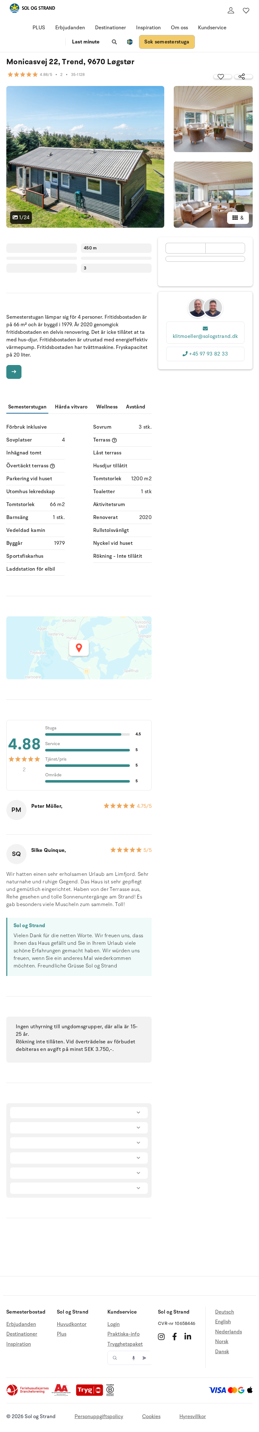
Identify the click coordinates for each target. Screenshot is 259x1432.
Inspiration (148, 27)
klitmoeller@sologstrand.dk (205, 336)
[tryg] (91, 1394)
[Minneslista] (246, 10)
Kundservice (212, 27)
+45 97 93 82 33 (208, 354)
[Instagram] (161, 1336)
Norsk (221, 1341)
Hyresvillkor (192, 1416)
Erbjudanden (70, 27)
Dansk (222, 1351)
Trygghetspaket (125, 1344)
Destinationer (110, 27)
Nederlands (228, 1331)
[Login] (231, 10)
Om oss (179, 27)
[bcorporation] (111, 1394)
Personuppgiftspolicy (99, 1416)
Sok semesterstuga (166, 41)
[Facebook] (174, 1336)
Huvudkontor (72, 1324)
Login (113, 1324)
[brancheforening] (28, 1394)
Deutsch (224, 1312)
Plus (61, 1334)
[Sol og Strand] (32, 9)
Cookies (151, 1416)
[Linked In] (187, 1336)
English (223, 1321)
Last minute (85, 41)
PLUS (39, 27)
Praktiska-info (123, 1334)
